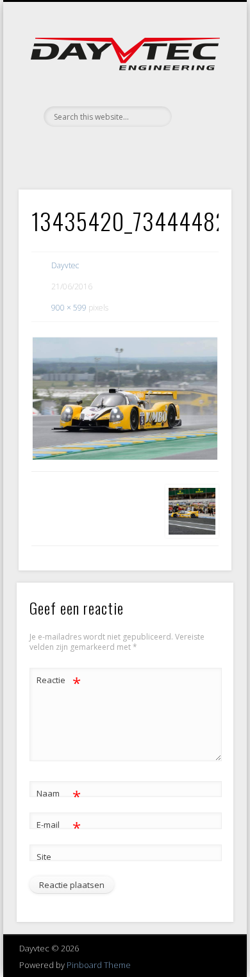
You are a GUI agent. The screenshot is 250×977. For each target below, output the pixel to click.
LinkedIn (149, 148)
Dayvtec (65, 265)
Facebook (97, 148)
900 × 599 (69, 307)
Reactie (59, 681)
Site (44, 856)
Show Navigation (200, 114)
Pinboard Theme (99, 965)
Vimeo (123, 148)
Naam (59, 795)
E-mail (59, 826)
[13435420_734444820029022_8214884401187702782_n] (125, 398)
